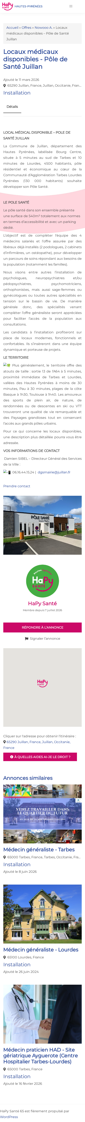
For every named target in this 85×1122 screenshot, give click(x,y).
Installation (17, 93)
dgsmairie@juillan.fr (54, 472)
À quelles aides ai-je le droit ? (42, 757)
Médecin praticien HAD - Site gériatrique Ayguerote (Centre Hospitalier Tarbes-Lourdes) (40, 1056)
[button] (71, 6)
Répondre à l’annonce (42, 627)
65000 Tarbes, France (24, 1069)
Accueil (12, 28)
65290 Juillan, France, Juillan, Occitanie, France (44, 85)
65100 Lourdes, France (25, 957)
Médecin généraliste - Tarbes (39, 850)
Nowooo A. (43, 28)
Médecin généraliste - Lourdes (40, 950)
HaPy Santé (42, 603)
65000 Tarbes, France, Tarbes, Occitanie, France (44, 857)
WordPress (9, 1117)
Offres (26, 28)
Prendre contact (16, 486)
